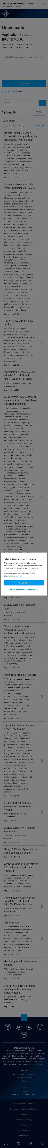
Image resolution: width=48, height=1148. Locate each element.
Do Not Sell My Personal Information (24, 589)
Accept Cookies (24, 583)
